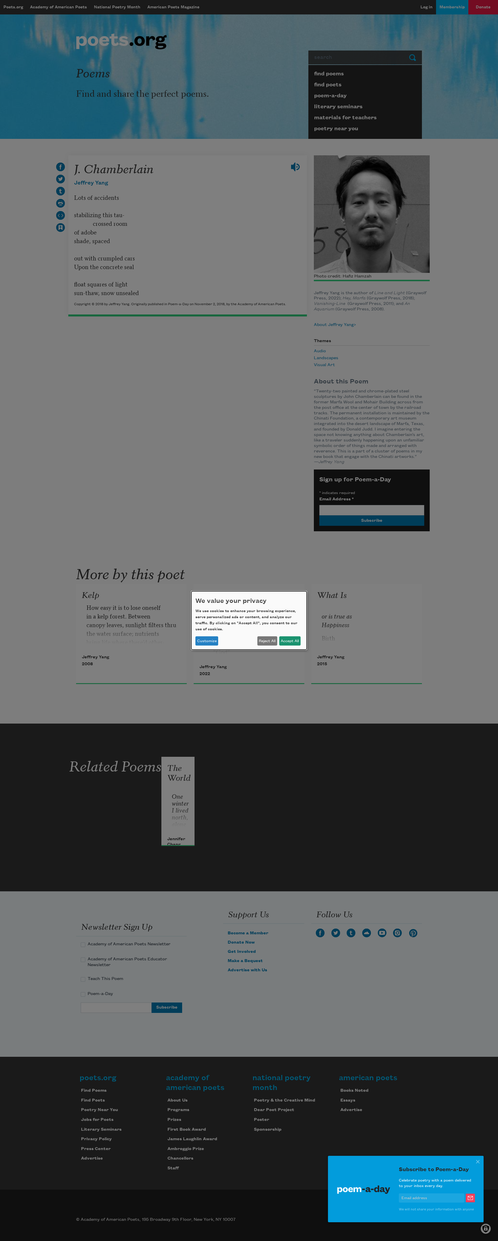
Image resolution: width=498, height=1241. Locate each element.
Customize (207, 641)
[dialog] (249, 620)
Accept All (290, 641)
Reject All (267, 641)
